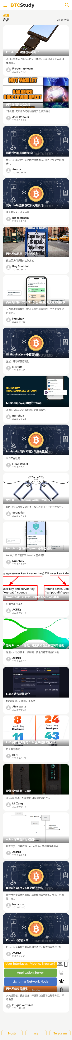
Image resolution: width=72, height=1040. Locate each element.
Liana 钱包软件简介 (18, 693)
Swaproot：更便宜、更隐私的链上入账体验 (32, 596)
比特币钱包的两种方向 (19, 152)
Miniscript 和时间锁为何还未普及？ (28, 451)
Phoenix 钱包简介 (17, 940)
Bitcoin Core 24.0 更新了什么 (24, 887)
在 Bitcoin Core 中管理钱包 (23, 354)
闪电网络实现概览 (17, 988)
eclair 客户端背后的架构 (21, 839)
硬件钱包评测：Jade (18, 790)
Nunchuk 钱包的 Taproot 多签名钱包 (29, 548)
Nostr (12, 1033)
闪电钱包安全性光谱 (18, 104)
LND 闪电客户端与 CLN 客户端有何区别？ (31, 742)
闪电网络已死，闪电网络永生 (23, 253)
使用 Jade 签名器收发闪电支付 (24, 205)
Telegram (60, 1033)
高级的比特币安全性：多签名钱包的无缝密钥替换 (35, 302)
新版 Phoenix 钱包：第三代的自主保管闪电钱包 (35, 645)
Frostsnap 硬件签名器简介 (22, 52)
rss (36, 1033)
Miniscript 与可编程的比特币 (24, 403)
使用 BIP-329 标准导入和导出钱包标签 (29, 499)
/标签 (6, 15)
